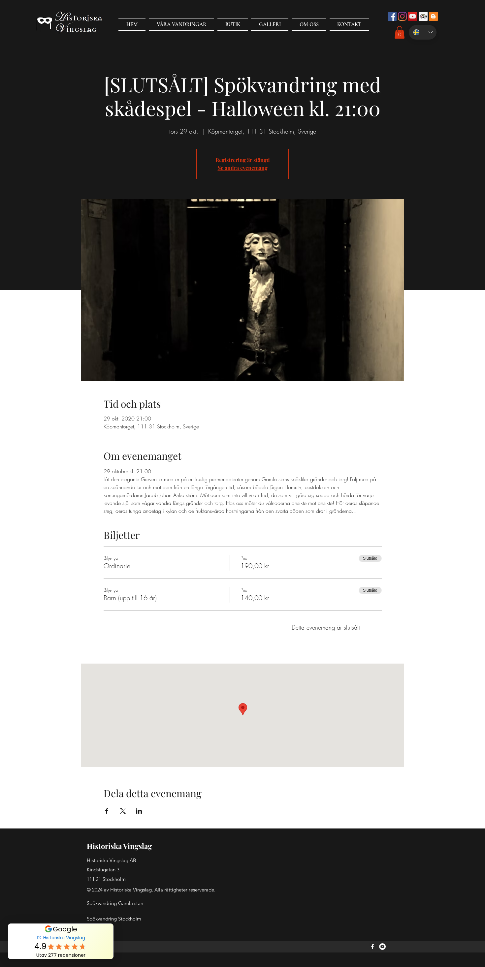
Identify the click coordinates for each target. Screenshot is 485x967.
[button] (181, 24)
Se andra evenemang (243, 167)
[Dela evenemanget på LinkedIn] (139, 811)
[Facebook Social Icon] (392, 16)
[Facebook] (372, 946)
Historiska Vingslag (119, 846)
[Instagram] (402, 16)
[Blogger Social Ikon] (433, 16)
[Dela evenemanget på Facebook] (107, 811)
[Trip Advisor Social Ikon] (423, 16)
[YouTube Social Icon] (412, 16)
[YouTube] (382, 946)
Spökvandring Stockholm (114, 919)
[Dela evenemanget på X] (123, 811)
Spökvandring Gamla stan (115, 903)
